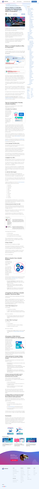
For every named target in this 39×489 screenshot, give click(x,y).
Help (27, 471)
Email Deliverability (23, 474)
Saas (31, 91)
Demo (13, 474)
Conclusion (29, 84)
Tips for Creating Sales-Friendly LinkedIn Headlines (30, 13)
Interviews (28, 94)
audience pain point (11, 406)
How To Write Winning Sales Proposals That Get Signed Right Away (31, 445)
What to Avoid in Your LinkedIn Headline (30, 33)
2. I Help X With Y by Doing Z (31, 44)
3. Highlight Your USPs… (31, 22)
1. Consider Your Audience (31, 16)
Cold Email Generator (15, 480)
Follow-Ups (22, 479)
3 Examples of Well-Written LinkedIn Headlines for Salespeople (30, 48)
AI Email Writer (22, 471)
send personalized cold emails (18, 331)
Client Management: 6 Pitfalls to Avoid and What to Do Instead (7, 445)
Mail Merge (22, 477)
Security (35, 474)
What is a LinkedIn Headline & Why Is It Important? (30, 9)
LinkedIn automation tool (9, 97)
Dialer (28, 92)
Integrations (28, 474)
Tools (31, 97)
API (27, 476)
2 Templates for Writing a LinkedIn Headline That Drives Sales (31, 38)
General (28, 93)
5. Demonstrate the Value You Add (31, 27)
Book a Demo (14, 460)
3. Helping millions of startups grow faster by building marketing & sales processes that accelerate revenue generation (31, 77)
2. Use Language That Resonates (31, 19)
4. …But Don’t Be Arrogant (31, 25)
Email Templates (19, 1)
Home (14, 1)
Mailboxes (22, 476)
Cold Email (28, 88)
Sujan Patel (9, 14)
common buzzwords (21, 182)
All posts (6, 4)
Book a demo (34, 1)
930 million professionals (15, 29)
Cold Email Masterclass (26, 1)
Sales (9, 4)
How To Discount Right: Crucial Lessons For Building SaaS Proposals (19, 445)
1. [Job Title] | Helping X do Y (31, 42)
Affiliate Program (29, 479)
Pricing (28, 477)
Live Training (14, 476)
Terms (34, 471)
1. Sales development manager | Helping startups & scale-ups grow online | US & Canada (31, 55)
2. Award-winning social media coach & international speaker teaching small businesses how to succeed (31, 65)
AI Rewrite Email (15, 481)
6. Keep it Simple (30, 31)
